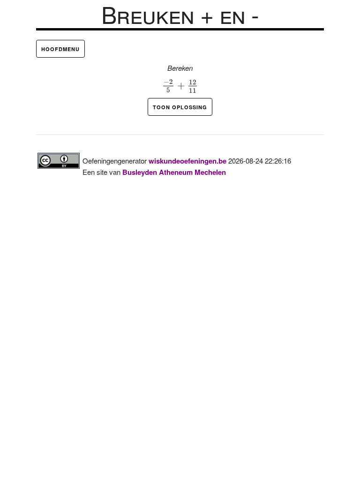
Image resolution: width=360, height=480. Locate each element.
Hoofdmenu (60, 48)
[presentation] (180, 86)
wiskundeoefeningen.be (187, 161)
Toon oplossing (180, 107)
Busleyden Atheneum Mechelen (174, 172)
